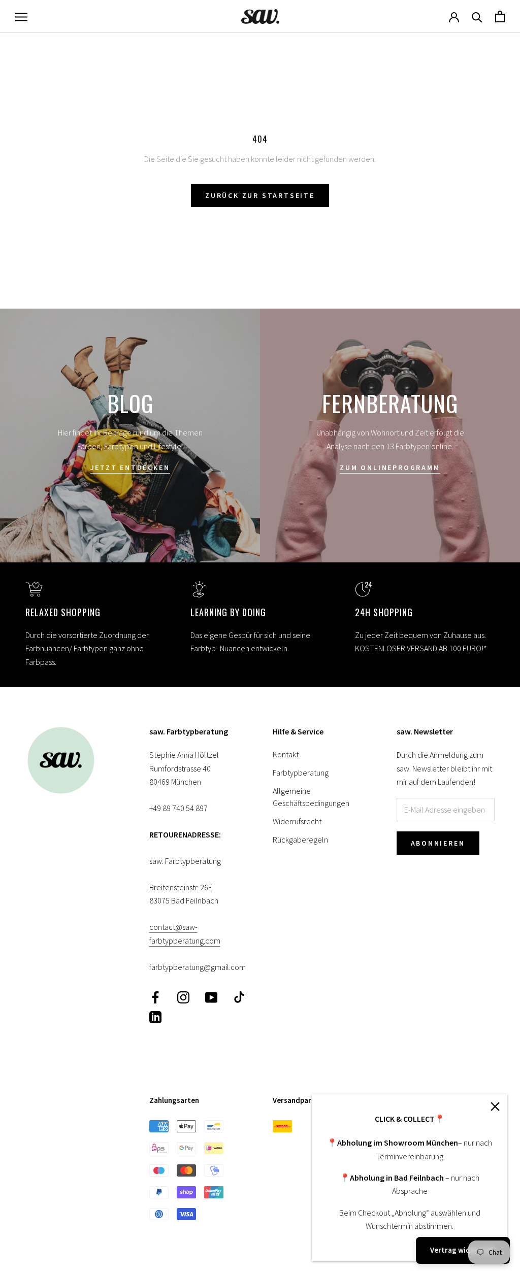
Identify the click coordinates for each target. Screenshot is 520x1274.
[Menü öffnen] (21, 16)
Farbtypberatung (301, 772)
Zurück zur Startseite (260, 195)
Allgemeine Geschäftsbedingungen (311, 797)
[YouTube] (211, 996)
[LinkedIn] (155, 1016)
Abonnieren (438, 843)
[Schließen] (495, 1106)
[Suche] (477, 16)
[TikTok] (239, 996)
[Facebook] (155, 996)
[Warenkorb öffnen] (500, 16)
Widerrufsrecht (297, 821)
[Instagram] (183, 996)
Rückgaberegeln (300, 839)
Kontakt (286, 754)
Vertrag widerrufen (463, 1250)
